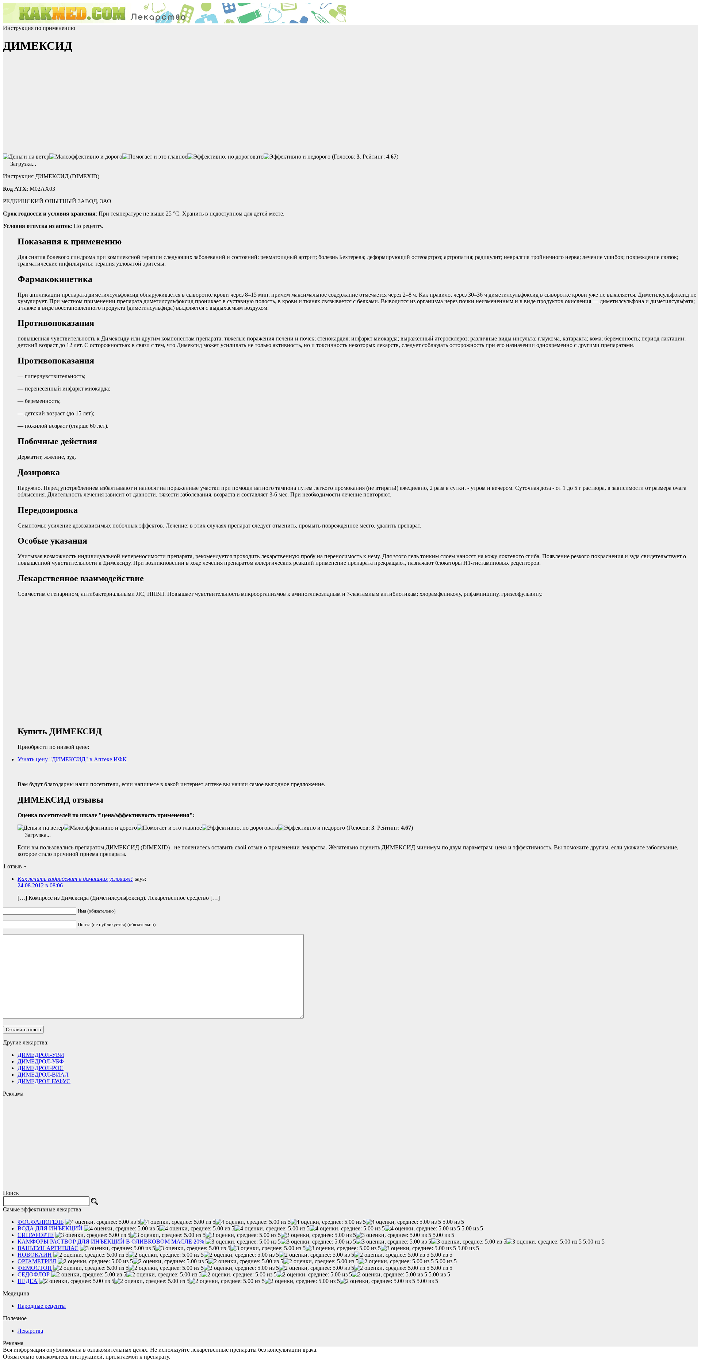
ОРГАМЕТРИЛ (37, 1261)
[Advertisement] (57, 106)
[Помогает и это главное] (154, 156)
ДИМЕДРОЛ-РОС (41, 1068)
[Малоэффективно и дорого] (85, 156)
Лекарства (30, 1331)
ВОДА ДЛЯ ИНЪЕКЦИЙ (50, 1228)
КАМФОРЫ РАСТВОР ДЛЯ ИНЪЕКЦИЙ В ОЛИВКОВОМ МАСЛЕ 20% (111, 1241)
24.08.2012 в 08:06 (40, 885)
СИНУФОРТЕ (36, 1235)
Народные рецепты (42, 1306)
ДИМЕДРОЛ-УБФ (41, 1061)
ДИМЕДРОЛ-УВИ (41, 1055)
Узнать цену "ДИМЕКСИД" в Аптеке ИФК (72, 759)
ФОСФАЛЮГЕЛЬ (41, 1222)
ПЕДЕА (28, 1281)
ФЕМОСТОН (35, 1268)
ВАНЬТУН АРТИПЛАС (48, 1248)
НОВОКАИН (35, 1255)
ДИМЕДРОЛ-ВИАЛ (43, 1074)
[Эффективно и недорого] (297, 156)
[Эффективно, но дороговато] (225, 156)
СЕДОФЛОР (34, 1274)
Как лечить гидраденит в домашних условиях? (75, 879)
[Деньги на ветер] (26, 156)
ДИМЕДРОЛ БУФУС (44, 1081)
